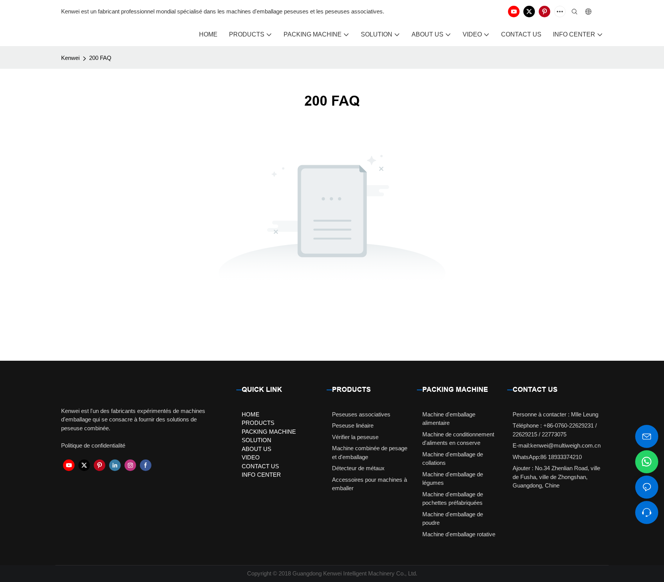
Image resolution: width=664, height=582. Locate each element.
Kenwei (70, 58)
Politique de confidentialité (93, 445)
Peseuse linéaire (353, 425)
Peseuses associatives (361, 414)
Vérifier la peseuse (355, 437)
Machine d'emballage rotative (458, 534)
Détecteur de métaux (358, 468)
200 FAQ (100, 58)
